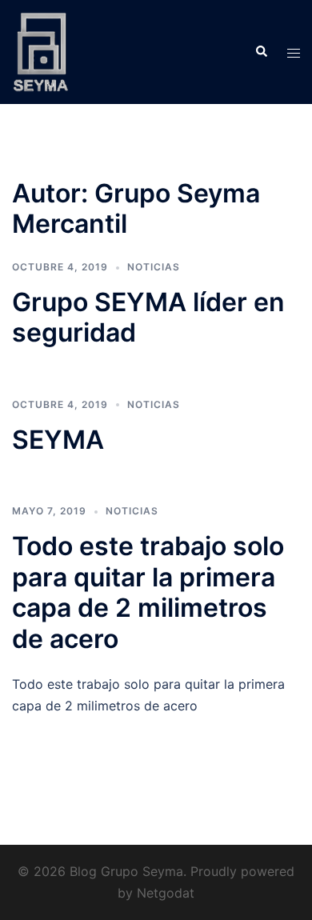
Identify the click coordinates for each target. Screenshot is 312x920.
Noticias (153, 267)
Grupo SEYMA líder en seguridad (148, 317)
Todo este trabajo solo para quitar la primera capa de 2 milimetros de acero (148, 592)
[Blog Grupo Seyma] (40, 50)
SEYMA (58, 439)
